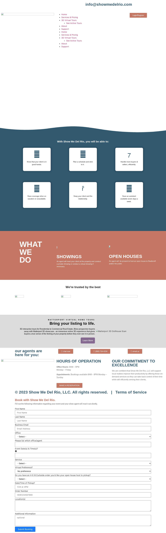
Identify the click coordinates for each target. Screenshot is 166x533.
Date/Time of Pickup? (25, 483)
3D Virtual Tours (68, 20)
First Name (20, 409)
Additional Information (25, 514)
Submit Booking (25, 529)
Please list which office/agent (28, 441)
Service (18, 460)
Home (64, 14)
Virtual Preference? (24, 467)
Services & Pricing (69, 17)
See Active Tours (74, 23)
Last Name (20, 417)
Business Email (21, 425)
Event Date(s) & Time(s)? (26, 449)
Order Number (21, 491)
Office (18, 433)
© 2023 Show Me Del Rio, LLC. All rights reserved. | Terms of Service (81, 392)
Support (65, 29)
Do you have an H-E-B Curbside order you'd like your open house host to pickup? (53, 475)
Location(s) (20, 499)
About (64, 26)
